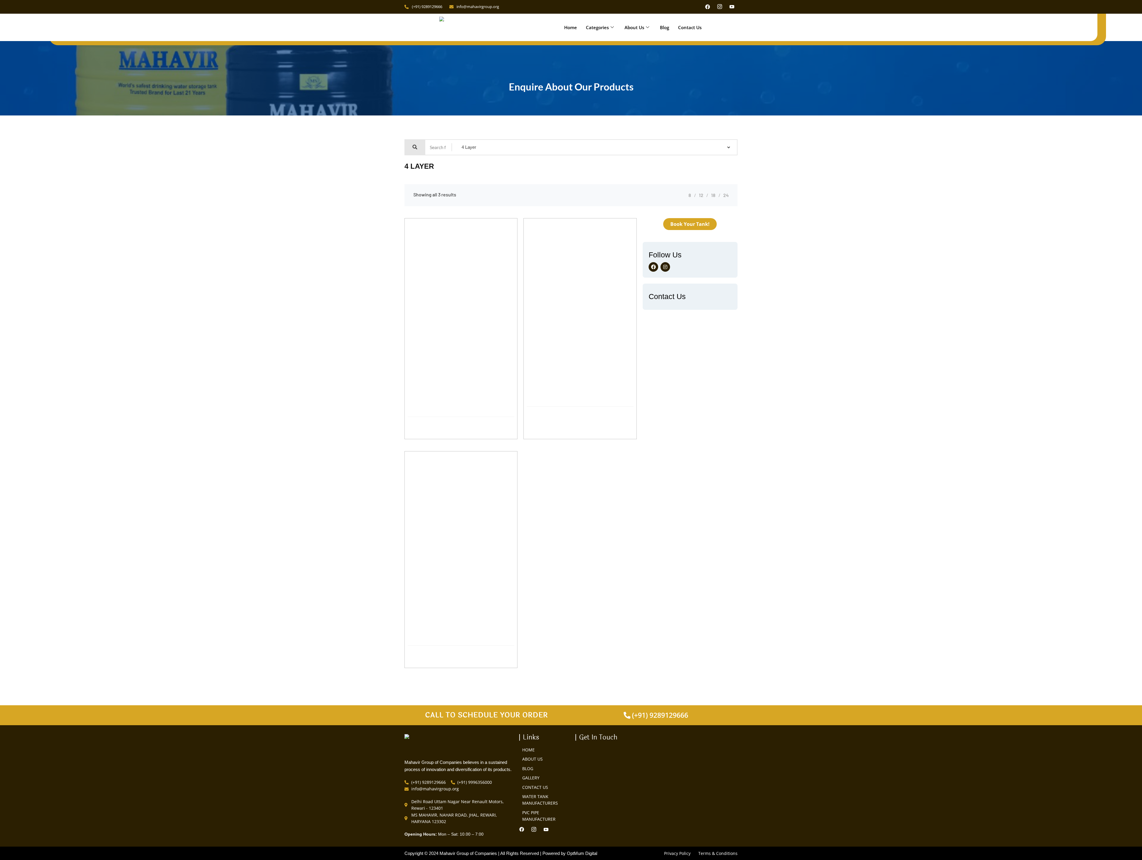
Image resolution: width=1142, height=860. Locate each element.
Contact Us (690, 27)
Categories (597, 27)
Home (570, 27)
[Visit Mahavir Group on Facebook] (709, 6)
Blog (664, 27)
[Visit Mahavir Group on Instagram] (721, 7)
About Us (634, 27)
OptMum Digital (582, 853)
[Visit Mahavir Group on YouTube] (733, 7)
